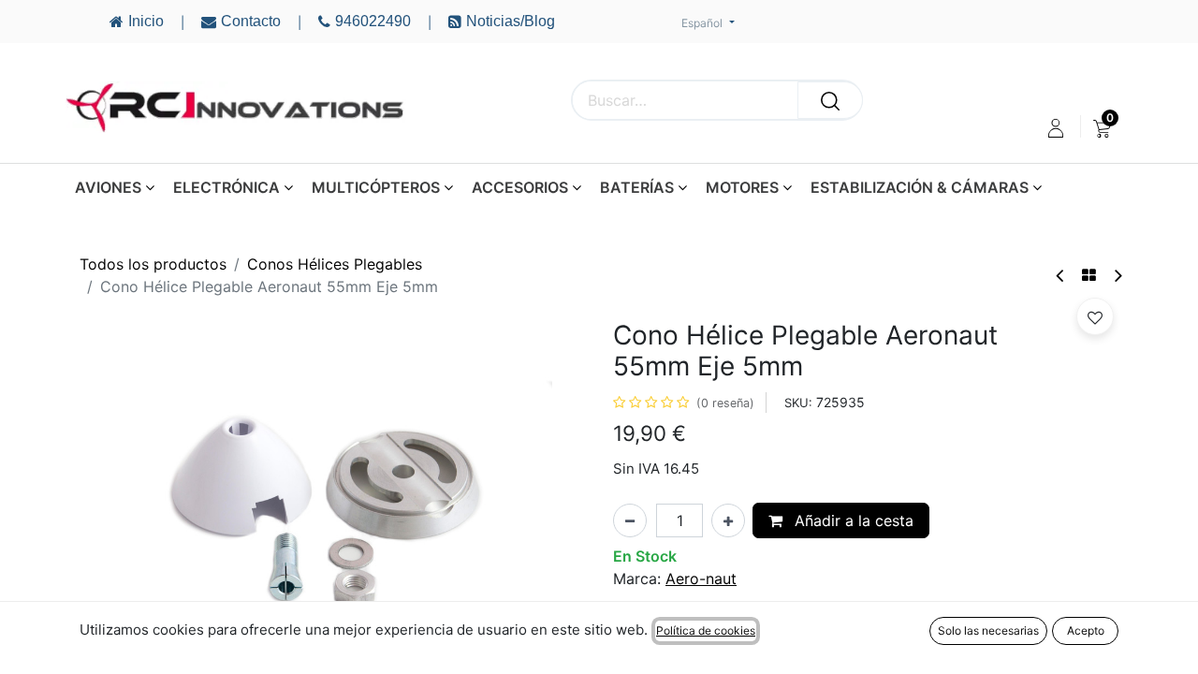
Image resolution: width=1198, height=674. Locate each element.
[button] (1095, 316)
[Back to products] (1089, 275)
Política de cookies (705, 630)
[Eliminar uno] (630, 520)
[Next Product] (1117, 275)
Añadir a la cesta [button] (851, 520)
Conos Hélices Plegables (334, 264)
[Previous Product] (1060, 275)
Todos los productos (153, 264)
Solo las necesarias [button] (988, 630)
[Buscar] (830, 100)
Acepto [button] (1085, 630)
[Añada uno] (728, 520)
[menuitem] (1102, 128)
